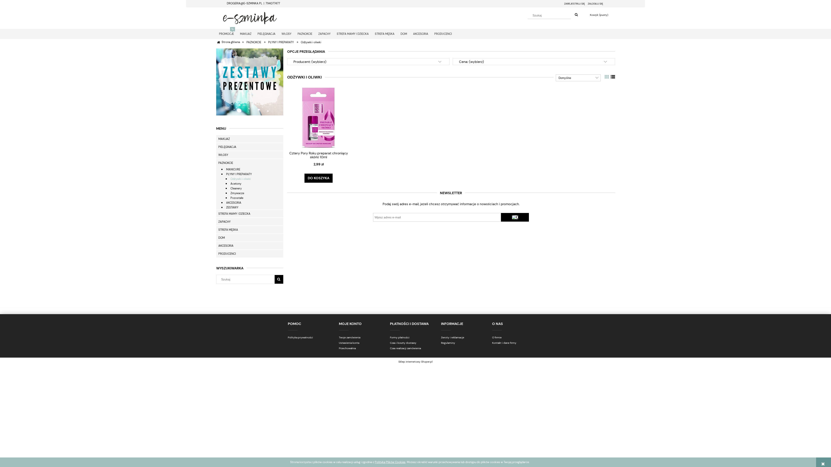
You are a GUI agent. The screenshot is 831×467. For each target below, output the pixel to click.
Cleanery (236, 188)
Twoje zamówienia (349, 337)
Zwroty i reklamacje (452, 337)
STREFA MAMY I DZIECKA (234, 214)
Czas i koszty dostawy (403, 343)
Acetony (235, 184)
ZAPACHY (224, 222)
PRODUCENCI (227, 254)
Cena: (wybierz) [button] (471, 61)
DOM (221, 238)
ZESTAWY (232, 207)
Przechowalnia (347, 348)
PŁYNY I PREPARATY (239, 174)
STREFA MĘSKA (228, 230)
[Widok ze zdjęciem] (607, 77)
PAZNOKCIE (225, 163)
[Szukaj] (576, 15)
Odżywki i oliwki (240, 179)
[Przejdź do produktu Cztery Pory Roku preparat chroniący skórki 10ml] (318, 117)
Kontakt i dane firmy (504, 343)
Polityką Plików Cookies (390, 462)
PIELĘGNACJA (227, 147)
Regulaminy (448, 343)
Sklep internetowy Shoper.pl (415, 361)
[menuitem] (226, 34)
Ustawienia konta (349, 343)
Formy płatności (399, 337)
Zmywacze (237, 193)
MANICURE (233, 169)
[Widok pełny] (613, 77)
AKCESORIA (233, 203)
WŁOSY (223, 155)
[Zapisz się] (515, 217)
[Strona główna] (250, 17)
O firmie (497, 337)
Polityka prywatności (300, 337)
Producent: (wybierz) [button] (309, 61)
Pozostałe (236, 198)
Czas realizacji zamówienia (405, 348)
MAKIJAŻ (224, 139)
